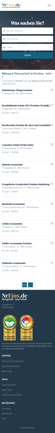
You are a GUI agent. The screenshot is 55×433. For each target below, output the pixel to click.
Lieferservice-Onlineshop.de (12, 361)
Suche (27, 55)
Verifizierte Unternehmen (11, 395)
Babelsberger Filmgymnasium (17, 90)
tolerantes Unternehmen (14, 349)
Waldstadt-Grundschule (14, 263)
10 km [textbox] (9, 47)
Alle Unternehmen (9, 385)
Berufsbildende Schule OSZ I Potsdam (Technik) (26, 105)
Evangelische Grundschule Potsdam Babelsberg (26, 184)
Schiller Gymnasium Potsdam (17, 243)
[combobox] (30, 47)
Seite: (24, 285)
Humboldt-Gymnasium (13, 204)
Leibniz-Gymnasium (12, 223)
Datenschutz (7, 414)
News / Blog (7, 390)
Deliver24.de (7, 371)
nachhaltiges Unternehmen (36, 346)
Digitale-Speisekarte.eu (11, 366)
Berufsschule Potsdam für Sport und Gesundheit (26, 125)
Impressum (6, 409)
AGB (4, 419)
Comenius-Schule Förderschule (17, 144)
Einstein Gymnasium (12, 164)
